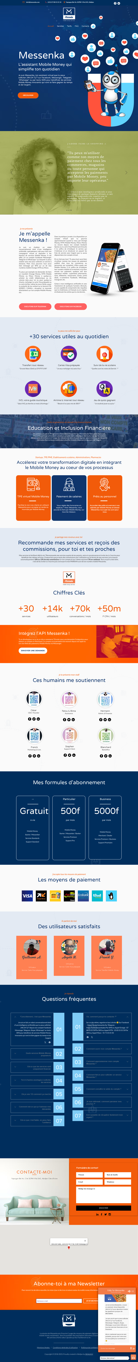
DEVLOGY (89, 1354)
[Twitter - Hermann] (105, 719)
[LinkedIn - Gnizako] (38, 756)
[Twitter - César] (34, 719)
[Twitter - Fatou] (69, 719)
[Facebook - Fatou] (64, 719)
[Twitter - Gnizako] (34, 756)
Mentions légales (43, 1347)
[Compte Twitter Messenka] (119, 3)
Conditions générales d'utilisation (65, 1347)
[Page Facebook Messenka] (115, 3)
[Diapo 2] (69, 210)
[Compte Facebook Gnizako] (30, 756)
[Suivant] (126, 173)
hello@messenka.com (33, 2)
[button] (49, 1042)
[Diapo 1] (67, 210)
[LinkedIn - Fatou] (73, 719)
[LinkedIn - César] (38, 719)
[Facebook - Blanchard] (101, 756)
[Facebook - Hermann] (100, 719)
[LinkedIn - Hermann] (109, 719)
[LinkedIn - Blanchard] (110, 756)
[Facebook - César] (29, 719)
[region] (33, 498)
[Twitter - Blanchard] (105, 756)
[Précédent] (12, 173)
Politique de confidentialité (91, 1347)
